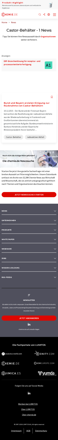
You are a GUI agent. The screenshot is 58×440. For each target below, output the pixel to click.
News (4, 211)
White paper (8, 239)
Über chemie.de (29, 414)
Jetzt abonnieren (29, 318)
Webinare (7, 249)
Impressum (16, 430)
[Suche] (40, 14)
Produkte (7, 230)
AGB (28, 430)
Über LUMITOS (28, 409)
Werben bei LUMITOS (28, 404)
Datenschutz (41, 430)
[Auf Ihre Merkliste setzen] (51, 97)
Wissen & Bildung (11, 268)
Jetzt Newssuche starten (29, 194)
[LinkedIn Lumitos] (29, 393)
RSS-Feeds (7, 277)
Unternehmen (9, 220)
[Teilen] (44, 14)
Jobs (4, 258)
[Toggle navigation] (54, 15)
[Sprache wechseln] (49, 14)
